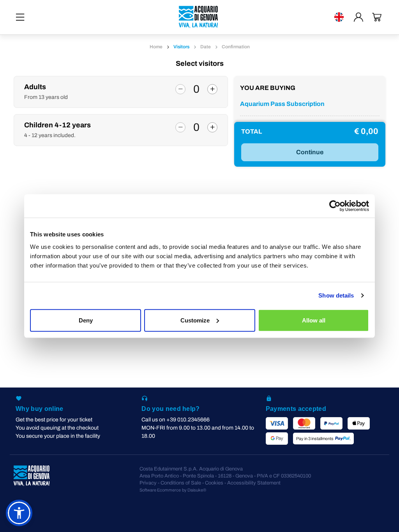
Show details (336, 295)
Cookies (214, 483)
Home (156, 46)
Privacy (148, 483)
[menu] (20, 17)
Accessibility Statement (254, 483)
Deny (86, 320)
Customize (195, 320)
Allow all (313, 320)
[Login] (358, 17)
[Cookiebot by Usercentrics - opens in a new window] (335, 206)
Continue (309, 152)
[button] (19, 513)
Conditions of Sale (181, 483)
